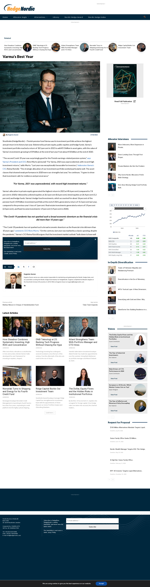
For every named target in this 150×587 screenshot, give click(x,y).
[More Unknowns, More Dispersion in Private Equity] (112, 147)
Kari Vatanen (113, 357)
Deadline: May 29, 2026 (116, 452)
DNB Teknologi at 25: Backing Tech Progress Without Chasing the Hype (42, 47)
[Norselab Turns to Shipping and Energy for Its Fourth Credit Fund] (112, 47)
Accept (101, 584)
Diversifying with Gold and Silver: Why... (131, 299)
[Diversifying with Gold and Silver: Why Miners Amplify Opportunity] (112, 300)
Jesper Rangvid (113, 389)
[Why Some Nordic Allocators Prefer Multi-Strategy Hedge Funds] (112, 177)
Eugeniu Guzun (13, 135)
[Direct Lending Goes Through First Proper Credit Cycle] (112, 157)
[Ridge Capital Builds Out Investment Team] (141, 47)
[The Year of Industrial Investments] (140, 358)
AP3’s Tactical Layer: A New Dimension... (132, 289)
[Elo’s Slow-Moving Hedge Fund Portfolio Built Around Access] (112, 187)
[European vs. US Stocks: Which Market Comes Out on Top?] (140, 390)
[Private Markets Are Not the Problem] (112, 167)
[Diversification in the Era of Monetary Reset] (112, 280)
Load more (49, 413)
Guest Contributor (114, 341)
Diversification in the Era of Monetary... (131, 279)
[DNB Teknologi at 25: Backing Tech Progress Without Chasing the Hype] (55, 47)
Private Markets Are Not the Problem (131, 166)
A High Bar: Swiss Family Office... (122, 460)
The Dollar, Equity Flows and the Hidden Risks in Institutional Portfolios (81, 391)
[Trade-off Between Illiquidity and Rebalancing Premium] (112, 270)
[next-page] (112, 195)
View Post (114, 346)
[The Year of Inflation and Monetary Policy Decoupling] (140, 406)
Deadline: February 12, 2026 (118, 463)
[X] (23, 267)
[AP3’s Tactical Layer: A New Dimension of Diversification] (112, 290)
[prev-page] (109, 195)
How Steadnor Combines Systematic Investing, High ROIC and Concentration (13, 47)
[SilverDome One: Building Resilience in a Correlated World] (112, 310)
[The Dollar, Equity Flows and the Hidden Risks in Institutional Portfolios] (83, 376)
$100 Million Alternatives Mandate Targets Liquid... (128, 427)
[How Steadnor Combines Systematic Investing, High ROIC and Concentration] (27, 47)
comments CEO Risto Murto (27, 230)
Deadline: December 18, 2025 (118, 474)
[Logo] (10, 8)
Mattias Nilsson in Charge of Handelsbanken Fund (21, 305)
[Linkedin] (18, 267)
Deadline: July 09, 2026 (116, 430)
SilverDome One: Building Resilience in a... (132, 310)
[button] (144, 17)
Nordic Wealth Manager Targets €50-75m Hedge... (128, 449)
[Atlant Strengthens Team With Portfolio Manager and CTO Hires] (84, 47)
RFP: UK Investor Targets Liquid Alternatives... (126, 471)
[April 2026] (125, 80)
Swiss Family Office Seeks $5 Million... (123, 438)
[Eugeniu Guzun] (4, 134)
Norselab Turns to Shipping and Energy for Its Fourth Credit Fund (99, 47)
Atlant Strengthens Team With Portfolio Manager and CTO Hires (70, 47)
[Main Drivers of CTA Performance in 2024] (140, 374)
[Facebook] (28, 267)
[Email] (33, 267)
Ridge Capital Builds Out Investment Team (48, 390)
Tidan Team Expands (90, 305)
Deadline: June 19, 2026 (116, 441)
